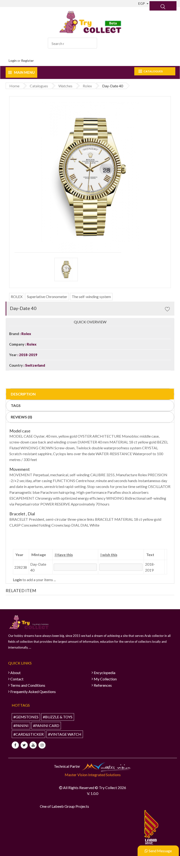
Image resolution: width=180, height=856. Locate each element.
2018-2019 (27, 355)
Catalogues (153, 71)
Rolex (26, 334)
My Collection (105, 679)
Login (13, 61)
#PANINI (21, 725)
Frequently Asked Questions (33, 691)
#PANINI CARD (46, 725)
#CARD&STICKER (28, 734)
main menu (24, 72)
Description (23, 394)
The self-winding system (91, 296)
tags (16, 405)
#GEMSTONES (25, 717)
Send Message (160, 851)
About (15, 672)
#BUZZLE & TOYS (57, 717)
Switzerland (34, 365)
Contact (16, 679)
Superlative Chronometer (47, 296)
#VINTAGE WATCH (64, 734)
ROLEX (16, 296)
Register (27, 61)
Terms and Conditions (27, 685)
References (103, 685)
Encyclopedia (104, 672)
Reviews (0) (21, 417)
